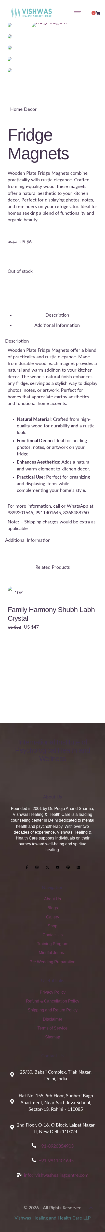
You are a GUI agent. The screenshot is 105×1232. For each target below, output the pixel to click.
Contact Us (53, 935)
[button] (91, 1209)
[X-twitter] (47, 867)
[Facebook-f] (26, 867)
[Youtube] (58, 867)
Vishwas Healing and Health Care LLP (53, 1218)
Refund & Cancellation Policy (52, 1001)
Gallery (52, 917)
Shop (52, 926)
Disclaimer (52, 1019)
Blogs (52, 908)
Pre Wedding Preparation (52, 962)
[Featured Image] (52, 631)
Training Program (52, 944)
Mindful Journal (53, 953)
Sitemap (52, 1037)
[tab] (57, 315)
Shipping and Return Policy (52, 1010)
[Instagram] (37, 867)
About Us (52, 899)
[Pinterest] (68, 867)
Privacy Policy (52, 992)
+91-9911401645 (56, 1161)
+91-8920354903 (56, 1146)
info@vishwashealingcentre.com (56, 1175)
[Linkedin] (78, 867)
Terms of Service (52, 1028)
